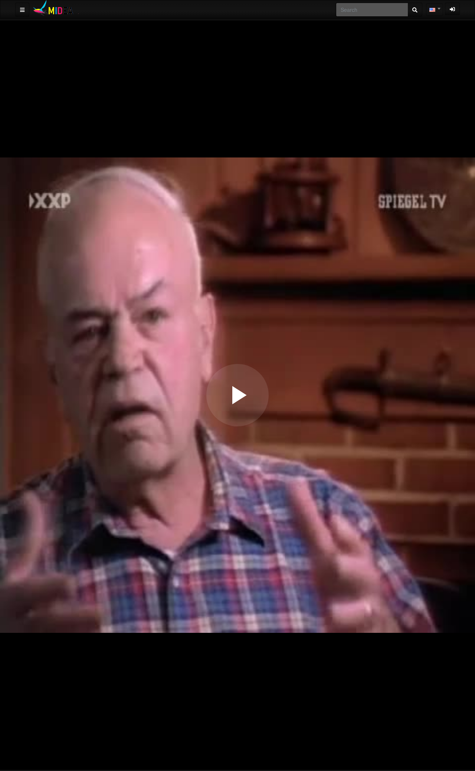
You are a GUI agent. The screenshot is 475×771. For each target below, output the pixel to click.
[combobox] (434, 9)
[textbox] (434, 10)
